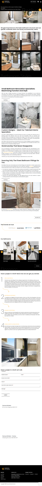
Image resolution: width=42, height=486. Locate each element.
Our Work (2, 476)
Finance (2, 477)
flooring (31, 166)
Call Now (6, 100)
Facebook (27, 474)
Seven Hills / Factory (15, 478)
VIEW (9, 250)
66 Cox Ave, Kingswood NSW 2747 (9, 407)
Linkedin (36, 474)
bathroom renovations (8, 152)
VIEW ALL (37, 266)
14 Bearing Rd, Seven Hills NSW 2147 (10, 437)
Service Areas (3, 479)
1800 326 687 (10, 209)
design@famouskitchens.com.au (17, 474)
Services (2, 475)
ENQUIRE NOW (37, 217)
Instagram (32, 474)
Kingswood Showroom (15, 476)
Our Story (2, 474)
